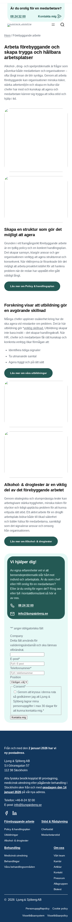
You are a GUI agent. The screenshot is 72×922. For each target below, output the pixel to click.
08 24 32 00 (18, 16)
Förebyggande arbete (19, 821)
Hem (7, 35)
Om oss (59, 847)
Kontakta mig (47, 16)
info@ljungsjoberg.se (33, 613)
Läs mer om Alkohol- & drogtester (31, 541)
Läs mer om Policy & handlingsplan (32, 286)
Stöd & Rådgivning (54, 821)
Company (16, 636)
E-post (15, 658)
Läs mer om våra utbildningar (28, 373)
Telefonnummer (20, 668)
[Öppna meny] (53, 24)
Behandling (12, 847)
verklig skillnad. (34, 328)
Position (15, 677)
